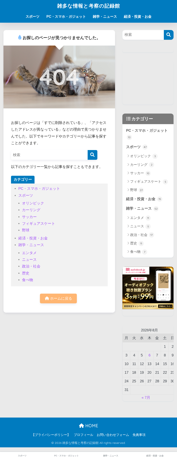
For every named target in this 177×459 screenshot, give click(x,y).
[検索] (92, 155)
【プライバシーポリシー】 (51, 435)
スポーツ (33, 16)
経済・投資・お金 (138, 16)
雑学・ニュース (105, 16)
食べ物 (27, 280)
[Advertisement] (147, 82)
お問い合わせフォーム (113, 435)
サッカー (29, 217)
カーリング (31, 210)
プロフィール (83, 435)
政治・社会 (31, 266)
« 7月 (146, 398)
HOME (91, 425)
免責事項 (139, 435)
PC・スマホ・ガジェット (66, 16)
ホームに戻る (60, 298)
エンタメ (29, 253)
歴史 (25, 273)
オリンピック (33, 203)
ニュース (29, 260)
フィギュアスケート (38, 224)
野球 (25, 230)
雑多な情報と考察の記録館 (88, 6)
